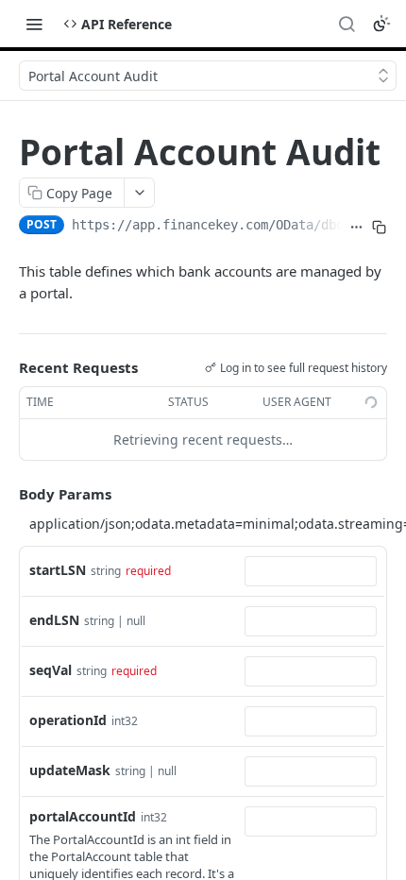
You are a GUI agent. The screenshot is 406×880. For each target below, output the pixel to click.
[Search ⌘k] (346, 23)
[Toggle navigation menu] (34, 23)
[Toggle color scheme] (381, 23)
